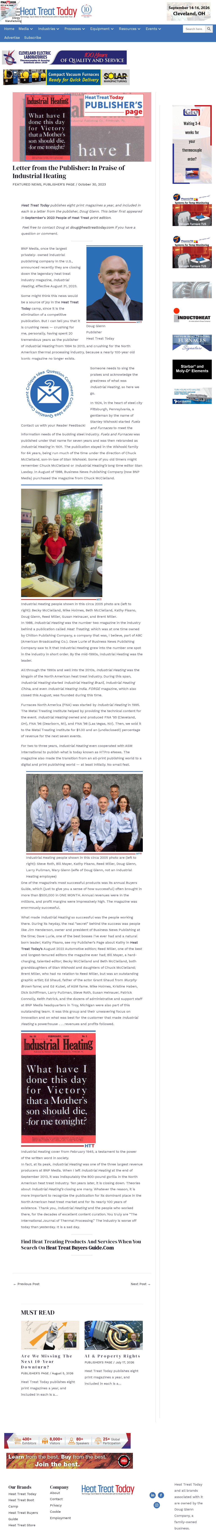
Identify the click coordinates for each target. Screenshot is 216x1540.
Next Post (141, 1284)
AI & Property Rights (113, 1356)
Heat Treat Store (21, 1525)
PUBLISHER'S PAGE (59, 184)
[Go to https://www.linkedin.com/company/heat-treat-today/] (152, 1496)
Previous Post (26, 1284)
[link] (9, 28)
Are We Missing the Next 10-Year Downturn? (47, 1361)
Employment (60, 1518)
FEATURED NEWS (27, 184)
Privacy (56, 1505)
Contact (56, 1499)
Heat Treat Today (22, 1494)
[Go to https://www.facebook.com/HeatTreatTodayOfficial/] (161, 1496)
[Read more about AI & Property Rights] (114, 1335)
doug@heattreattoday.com (92, 227)
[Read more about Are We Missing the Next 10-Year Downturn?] (50, 1335)
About (55, 1493)
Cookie (55, 1512)
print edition (100, 218)
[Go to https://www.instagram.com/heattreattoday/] (157, 1506)
